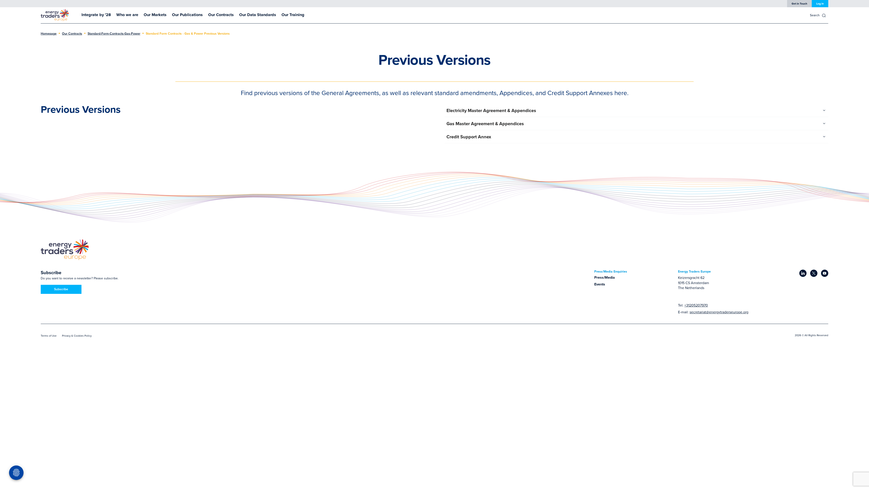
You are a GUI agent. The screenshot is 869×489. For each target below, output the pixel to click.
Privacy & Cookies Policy (77, 336)
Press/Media (604, 277)
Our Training (293, 15)
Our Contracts (221, 15)
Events (599, 284)
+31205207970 (696, 305)
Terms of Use (49, 336)
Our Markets (155, 15)
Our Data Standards (257, 15)
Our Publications (187, 15)
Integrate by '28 (96, 15)
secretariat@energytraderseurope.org (719, 311)
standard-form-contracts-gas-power (114, 33)
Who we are (127, 15)
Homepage (49, 33)
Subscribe (61, 289)
